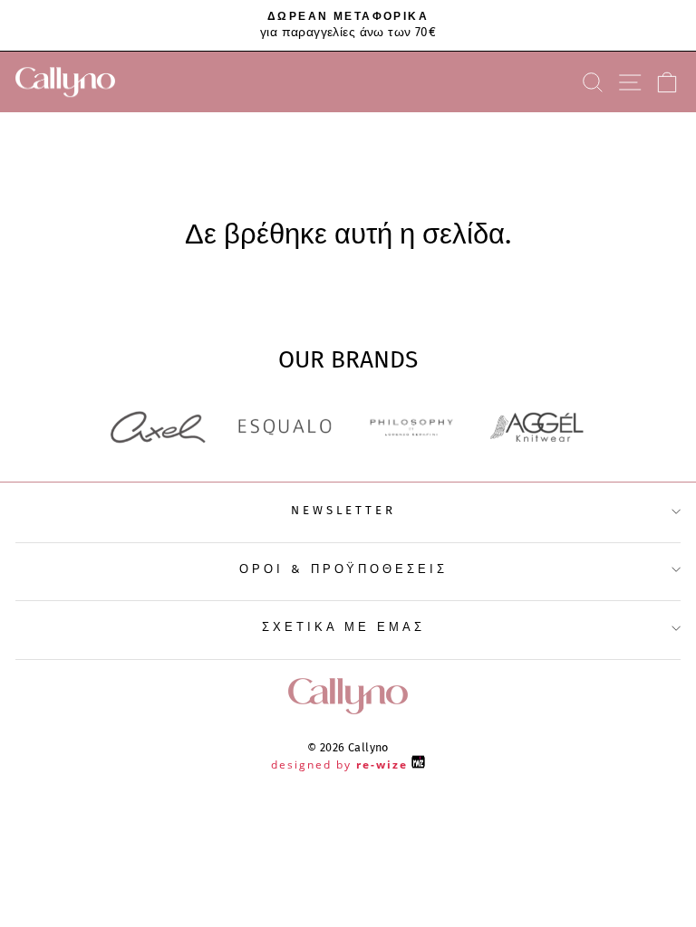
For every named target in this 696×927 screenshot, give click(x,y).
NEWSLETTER (344, 510)
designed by (339, 764)
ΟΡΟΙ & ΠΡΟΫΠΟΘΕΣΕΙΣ (344, 569)
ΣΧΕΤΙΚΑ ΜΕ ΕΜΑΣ (344, 627)
